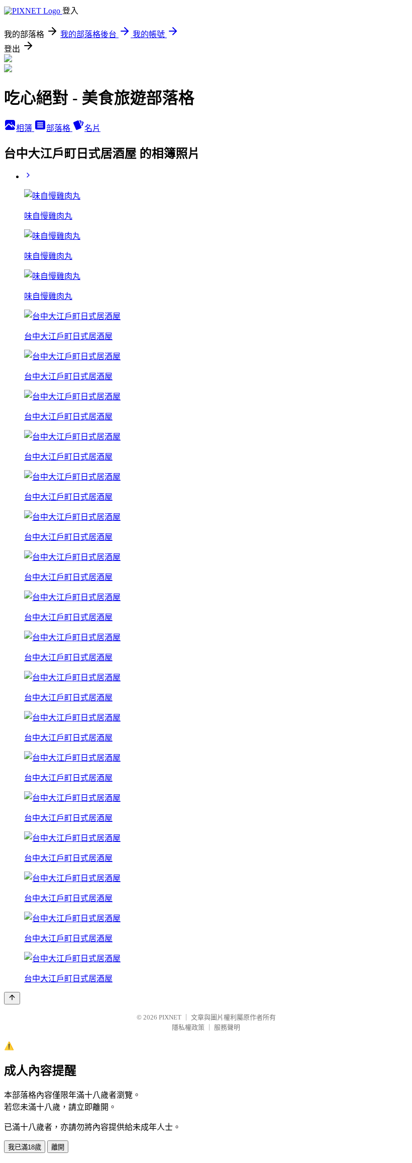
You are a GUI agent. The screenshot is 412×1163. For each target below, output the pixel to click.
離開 (57, 1147)
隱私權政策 (188, 1027)
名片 (92, 128)
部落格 (59, 128)
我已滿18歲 (24, 1147)
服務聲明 (227, 1027)
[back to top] (12, 998)
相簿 (25, 128)
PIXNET (170, 1017)
